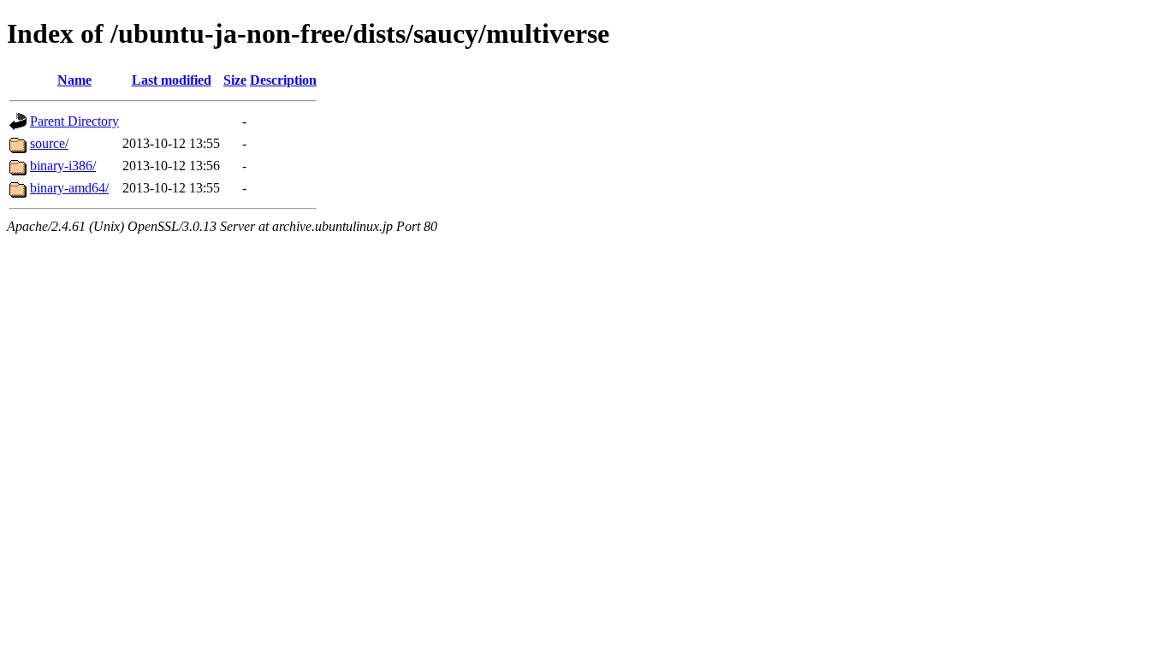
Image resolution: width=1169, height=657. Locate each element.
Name (74, 80)
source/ (49, 143)
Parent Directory (74, 121)
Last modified (171, 80)
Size (234, 80)
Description (283, 80)
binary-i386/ (63, 165)
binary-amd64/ (69, 188)
